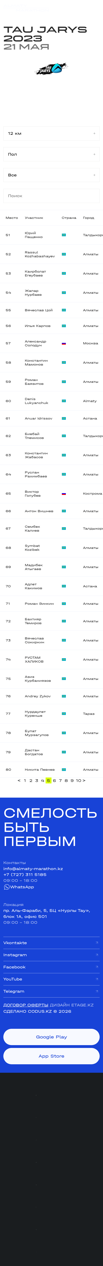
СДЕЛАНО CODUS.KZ (27, 1011)
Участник (34, 218)
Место (12, 218)
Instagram (15, 955)
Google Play (51, 1037)
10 (78, 780)
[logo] (26, 8)
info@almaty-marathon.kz (33, 868)
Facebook (14, 967)
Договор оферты (25, 1005)
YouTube (12, 979)
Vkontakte (15, 943)
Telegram (13, 991)
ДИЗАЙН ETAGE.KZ (72, 1005)
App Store (51, 1056)
